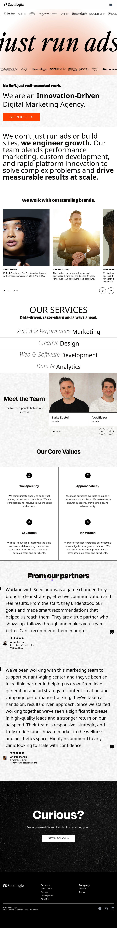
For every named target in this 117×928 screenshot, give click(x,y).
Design (44, 892)
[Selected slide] (4, 290)
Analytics (45, 898)
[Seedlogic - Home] (13, 4)
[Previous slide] (102, 290)
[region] (58, 248)
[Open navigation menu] (111, 4)
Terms (82, 892)
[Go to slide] (7, 290)
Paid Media (46, 888)
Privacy (82, 888)
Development (47, 895)
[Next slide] (111, 290)
